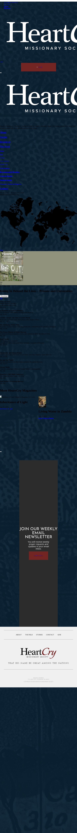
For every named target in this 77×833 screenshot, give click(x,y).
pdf (1, 298)
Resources (7, 8)
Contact (50, 635)
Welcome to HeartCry (11, 2)
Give (1, 62)
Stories (6, 6)
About (19, 635)
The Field (7, 4)
